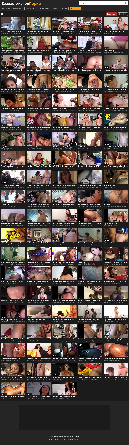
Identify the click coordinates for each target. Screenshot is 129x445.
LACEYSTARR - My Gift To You (87, 51)
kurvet (106, 33)
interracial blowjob (95, 206)
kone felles (107, 110)
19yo (79, 283)
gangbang (114, 264)
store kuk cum (48, 129)
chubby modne (45, 379)
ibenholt (118, 91)
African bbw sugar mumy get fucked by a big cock (13, 243)
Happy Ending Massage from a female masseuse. (64, 51)
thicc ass (67, 283)
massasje (62, 53)
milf (53, 33)
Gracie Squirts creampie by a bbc (12, 320)
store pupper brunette (14, 91)
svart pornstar (5, 341)
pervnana (41, 53)
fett (40, 110)
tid (53, 398)
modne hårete (23, 302)
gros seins (107, 283)
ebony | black (94, 187)
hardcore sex (60, 225)
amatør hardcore (21, 264)
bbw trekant (113, 187)
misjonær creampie (22, 225)
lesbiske (106, 225)
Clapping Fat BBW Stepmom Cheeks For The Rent (39, 108)
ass (109, 33)
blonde (29, 187)
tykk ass (13, 206)
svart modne (56, 129)
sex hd (76, 168)
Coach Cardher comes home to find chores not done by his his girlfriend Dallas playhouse (64, 339)
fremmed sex (115, 110)
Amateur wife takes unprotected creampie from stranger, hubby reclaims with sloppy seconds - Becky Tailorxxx (116, 108)
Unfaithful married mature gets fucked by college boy (64, 166)
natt (79, 360)
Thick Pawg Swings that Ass (113, 243)
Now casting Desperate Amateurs (38, 300)
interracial (55, 53)
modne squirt (35, 91)
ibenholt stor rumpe (37, 129)
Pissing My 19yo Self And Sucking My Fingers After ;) (90, 281)
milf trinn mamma (32, 360)
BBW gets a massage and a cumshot (39, 339)
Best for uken (30, 9)
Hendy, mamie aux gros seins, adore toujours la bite (116, 281)
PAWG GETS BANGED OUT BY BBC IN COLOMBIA (64, 300)
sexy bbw (69, 53)
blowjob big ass (6, 379)
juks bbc (82, 149)
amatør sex (81, 110)
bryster (121, 264)
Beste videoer (17, 9)
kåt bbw (85, 91)
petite (13, 341)
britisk (39, 187)
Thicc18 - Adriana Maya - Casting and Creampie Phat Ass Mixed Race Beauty (64, 281)
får (88, 72)
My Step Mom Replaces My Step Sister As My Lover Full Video (64, 185)
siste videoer (123, 14)
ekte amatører (111, 341)
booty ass (115, 149)
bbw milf (69, 33)
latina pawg (56, 302)
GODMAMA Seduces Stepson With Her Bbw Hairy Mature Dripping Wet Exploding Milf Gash (13, 300)
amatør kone (14, 302)
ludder (62, 302)
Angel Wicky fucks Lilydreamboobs (12, 147)
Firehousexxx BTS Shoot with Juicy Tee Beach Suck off (64, 243)
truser (84, 283)
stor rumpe (61, 72)
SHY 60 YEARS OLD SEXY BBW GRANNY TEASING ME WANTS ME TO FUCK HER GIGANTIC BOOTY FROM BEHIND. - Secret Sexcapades (116, 147)
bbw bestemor (70, 360)
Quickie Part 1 (108, 204)
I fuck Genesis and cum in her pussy (38, 204)
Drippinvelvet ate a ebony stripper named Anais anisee (90, 339)
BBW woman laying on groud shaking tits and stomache (13, 281)
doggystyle (68, 110)
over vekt (36, 321)
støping (61, 283)
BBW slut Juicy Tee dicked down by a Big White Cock (39, 127)
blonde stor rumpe (58, 110)
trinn (60, 187)
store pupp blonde (19, 187)
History (55, 9)
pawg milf (122, 129)
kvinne (3, 283)
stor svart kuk (85, 129)
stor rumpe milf (93, 33)
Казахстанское (7, 3)
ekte (79, 302)
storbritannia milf (101, 53)
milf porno (61, 264)
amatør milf (107, 129)
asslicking (89, 264)
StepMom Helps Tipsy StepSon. (114, 339)
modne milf (81, 53)
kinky (85, 168)
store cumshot (14, 110)
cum (53, 321)
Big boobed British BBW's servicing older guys (116, 262)
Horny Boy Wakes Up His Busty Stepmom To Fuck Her (39, 358)
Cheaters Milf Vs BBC (59, 108)
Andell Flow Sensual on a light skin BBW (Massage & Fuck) (116, 166)
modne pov (4, 33)
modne (3, 72)
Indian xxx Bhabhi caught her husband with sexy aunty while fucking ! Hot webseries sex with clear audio (13, 262)
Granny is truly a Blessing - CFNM (89, 166)
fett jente (107, 53)
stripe (57, 379)
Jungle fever (5, 204)
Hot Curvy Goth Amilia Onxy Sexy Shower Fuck (90, 320)
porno (3, 360)
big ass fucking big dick (72, 302)
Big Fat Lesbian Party (110, 224)
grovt (54, 149)
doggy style (83, 225)
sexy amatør (5, 264)
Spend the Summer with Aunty (11, 31)
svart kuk (4, 168)
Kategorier (64, 9)
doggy (19, 168)
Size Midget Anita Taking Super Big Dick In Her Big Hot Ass (116, 358)
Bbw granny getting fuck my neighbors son (64, 358)
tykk (57, 321)
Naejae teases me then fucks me (11, 224)
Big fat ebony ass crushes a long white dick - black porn (39, 281)
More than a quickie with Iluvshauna (89, 204)
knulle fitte (107, 168)
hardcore (13, 264)
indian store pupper (19, 53)
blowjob (34, 33)
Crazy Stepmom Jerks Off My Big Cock (116, 31)
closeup (106, 360)
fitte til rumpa (40, 72)
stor (56, 72)
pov (53, 379)
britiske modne (90, 53)
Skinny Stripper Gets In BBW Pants (89, 300)
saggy (3, 149)
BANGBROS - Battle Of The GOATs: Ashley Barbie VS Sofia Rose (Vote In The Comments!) (90, 127)
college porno (69, 168)
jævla (3, 110)
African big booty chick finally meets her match (13, 396)
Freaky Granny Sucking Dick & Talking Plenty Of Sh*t (90, 185)
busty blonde (8, 187)
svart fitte (8, 321)
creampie (36, 206)
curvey (116, 321)
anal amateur (95, 379)
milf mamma (5, 302)
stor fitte (91, 91)
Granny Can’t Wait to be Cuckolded (12, 70)
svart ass (41, 283)
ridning (33, 398)
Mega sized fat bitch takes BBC (37, 320)
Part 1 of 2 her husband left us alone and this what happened (90, 147)
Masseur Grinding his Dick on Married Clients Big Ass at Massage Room (116, 127)
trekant (34, 187)
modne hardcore (118, 379)
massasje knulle (116, 168)
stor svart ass (31, 72)
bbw (108, 72)
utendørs (4, 129)
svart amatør (94, 72)
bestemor (34, 53)
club (53, 206)
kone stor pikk (85, 302)
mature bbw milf (61, 33)
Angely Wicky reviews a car (10, 127)
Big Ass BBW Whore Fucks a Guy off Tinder (13, 377)
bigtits (29, 53)
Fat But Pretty (82, 262)
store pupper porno (65, 91)
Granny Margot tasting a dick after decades (64, 89)
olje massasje (12, 168)
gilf (7, 72)
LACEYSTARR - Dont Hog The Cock (38, 185)
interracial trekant (109, 91)
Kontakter (70, 436)
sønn (64, 187)
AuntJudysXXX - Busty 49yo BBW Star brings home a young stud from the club (64, 204)
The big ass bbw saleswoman (10, 358)
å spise (61, 321)
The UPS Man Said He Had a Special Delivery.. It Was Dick (13, 166)
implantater (43, 225)
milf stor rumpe (83, 33)
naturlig (113, 33)
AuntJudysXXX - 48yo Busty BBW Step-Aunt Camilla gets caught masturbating (116, 377)
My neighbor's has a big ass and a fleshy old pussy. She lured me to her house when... (39, 70)
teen (53, 225)
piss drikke (89, 283)
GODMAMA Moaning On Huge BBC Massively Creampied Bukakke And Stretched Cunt (39, 89)
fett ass (29, 225)
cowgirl (86, 341)
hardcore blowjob (83, 206)
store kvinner (34, 168)
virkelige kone (85, 360)
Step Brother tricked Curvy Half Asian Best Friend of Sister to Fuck (64, 224)
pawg (28, 91)
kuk (6, 398)
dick (53, 91)
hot (105, 187)
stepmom (30, 264)
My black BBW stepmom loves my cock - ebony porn (64, 262)
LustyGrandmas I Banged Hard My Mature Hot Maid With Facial (39, 31)
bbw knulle (123, 110)
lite (38, 149)
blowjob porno (43, 168)
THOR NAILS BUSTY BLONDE (10, 185)
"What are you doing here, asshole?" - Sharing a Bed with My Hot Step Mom (39, 377)
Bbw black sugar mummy (60, 127)
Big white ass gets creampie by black (90, 70)
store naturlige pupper (16, 33)
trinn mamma (13, 360)
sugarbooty (67, 149)
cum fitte (30, 206)
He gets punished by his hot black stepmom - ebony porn (39, 262)
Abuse (77, 436)
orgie (115, 225)
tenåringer (107, 321)
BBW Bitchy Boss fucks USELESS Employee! (64, 320)
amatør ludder (16, 379)
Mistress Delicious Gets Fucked (37, 243)
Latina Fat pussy (109, 51)
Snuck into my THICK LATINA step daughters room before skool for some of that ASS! (90, 224)
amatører (40, 302)
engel (7, 149)
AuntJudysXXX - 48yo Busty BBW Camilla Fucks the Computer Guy (64, 31)
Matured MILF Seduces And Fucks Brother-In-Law (39, 51)
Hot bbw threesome (110, 185)
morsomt (55, 187)
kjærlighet (86, 321)
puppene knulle (44, 206)
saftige (61, 245)
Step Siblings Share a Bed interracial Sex (13, 108)
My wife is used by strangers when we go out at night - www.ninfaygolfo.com (90, 358)
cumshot (4, 206)
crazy (11, 149)
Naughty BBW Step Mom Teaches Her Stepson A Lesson (39, 166)
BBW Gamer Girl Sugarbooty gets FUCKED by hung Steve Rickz (64, 147)
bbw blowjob (5, 245)
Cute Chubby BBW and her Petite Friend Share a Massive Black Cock (13, 339)
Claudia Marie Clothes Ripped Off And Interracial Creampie (39, 224)
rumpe (101, 33)
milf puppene (31, 379)
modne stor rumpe (58, 168)
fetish (7, 110)
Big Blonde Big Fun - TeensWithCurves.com (116, 320)
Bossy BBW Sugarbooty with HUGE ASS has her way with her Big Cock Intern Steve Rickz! (90, 108)
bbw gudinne (44, 91)
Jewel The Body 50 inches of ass (63, 70)
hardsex (67, 225)
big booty (35, 110)
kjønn (94, 110)
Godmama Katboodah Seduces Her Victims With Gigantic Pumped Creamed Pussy (90, 89)
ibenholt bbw (25, 379)
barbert (3, 91)
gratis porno (69, 264)
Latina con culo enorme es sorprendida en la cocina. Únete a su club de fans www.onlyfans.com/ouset (90, 31)
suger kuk (81, 187)
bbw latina (113, 53)
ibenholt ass (49, 72)
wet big (80, 91)
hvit (87, 149)
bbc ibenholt (116, 360)
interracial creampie (18, 321)
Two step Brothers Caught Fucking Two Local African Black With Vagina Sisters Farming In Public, (13, 51)
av (79, 149)
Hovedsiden (6, 9)
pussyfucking (8, 53)
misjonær (112, 245)
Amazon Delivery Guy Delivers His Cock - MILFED (90, 243)
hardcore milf (108, 379)
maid (39, 33)
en (36, 283)
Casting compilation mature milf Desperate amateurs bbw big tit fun (116, 70)
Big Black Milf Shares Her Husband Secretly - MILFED (116, 89)
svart (7, 360)
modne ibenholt (57, 341)
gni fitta (29, 33)
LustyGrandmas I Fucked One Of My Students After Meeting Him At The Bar (13, 89)
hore (92, 302)
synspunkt (63, 379)
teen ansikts (107, 302)
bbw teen (119, 341)
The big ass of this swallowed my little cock (39, 147)
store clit (120, 53)
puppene (24, 91)
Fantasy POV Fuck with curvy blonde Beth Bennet (64, 377)
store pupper (116, 302)
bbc (91, 129)
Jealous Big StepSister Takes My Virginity (116, 300)
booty (90, 225)
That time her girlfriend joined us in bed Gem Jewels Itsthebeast (64, 396)
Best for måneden (43, 9)
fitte (10, 72)
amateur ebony (116, 206)
